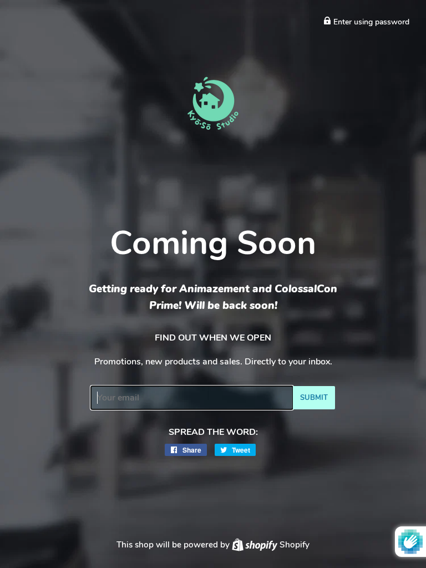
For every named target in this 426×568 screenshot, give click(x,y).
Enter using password (370, 22)
